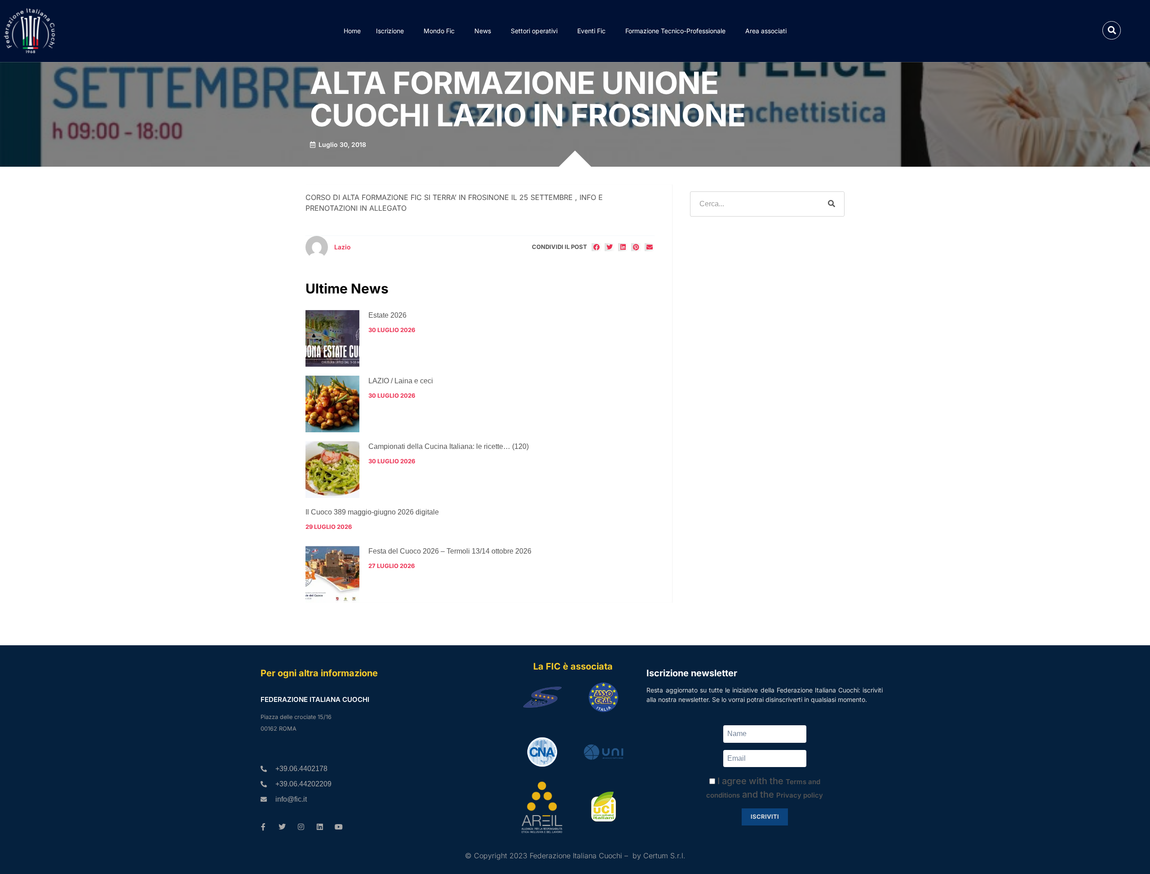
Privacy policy (799, 795)
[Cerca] (831, 204)
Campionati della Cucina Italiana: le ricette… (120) (448, 446)
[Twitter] (282, 827)
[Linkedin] (320, 827)
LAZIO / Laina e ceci (400, 381)
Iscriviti (765, 816)
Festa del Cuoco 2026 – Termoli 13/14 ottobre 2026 (449, 551)
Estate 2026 (387, 315)
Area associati (766, 31)
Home (352, 31)
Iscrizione (390, 31)
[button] (1111, 30)
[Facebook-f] (263, 827)
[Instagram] (301, 827)
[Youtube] (339, 827)
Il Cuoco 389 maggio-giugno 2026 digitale (372, 512)
